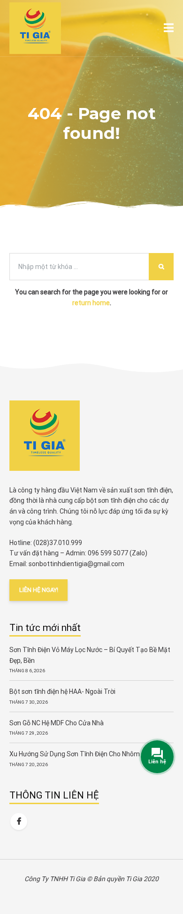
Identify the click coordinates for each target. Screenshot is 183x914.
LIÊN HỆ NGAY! (38, 589)
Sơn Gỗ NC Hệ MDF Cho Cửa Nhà (56, 723)
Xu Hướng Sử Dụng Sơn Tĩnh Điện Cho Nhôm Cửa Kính (88, 754)
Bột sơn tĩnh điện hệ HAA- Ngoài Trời (62, 691)
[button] (169, 28)
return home (91, 303)
